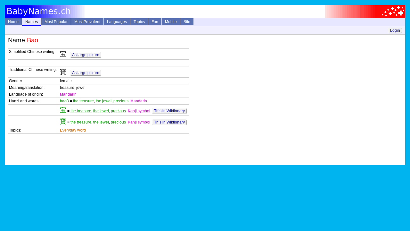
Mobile (171, 22)
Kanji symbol (139, 111)
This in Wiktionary (169, 111)
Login (395, 30)
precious (120, 101)
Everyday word (73, 130)
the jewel (103, 101)
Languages (117, 22)
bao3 (64, 101)
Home (13, 22)
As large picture (85, 55)
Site (187, 22)
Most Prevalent (87, 22)
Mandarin (68, 94)
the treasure (83, 101)
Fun (155, 22)
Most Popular (56, 22)
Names (31, 22)
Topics (139, 22)
